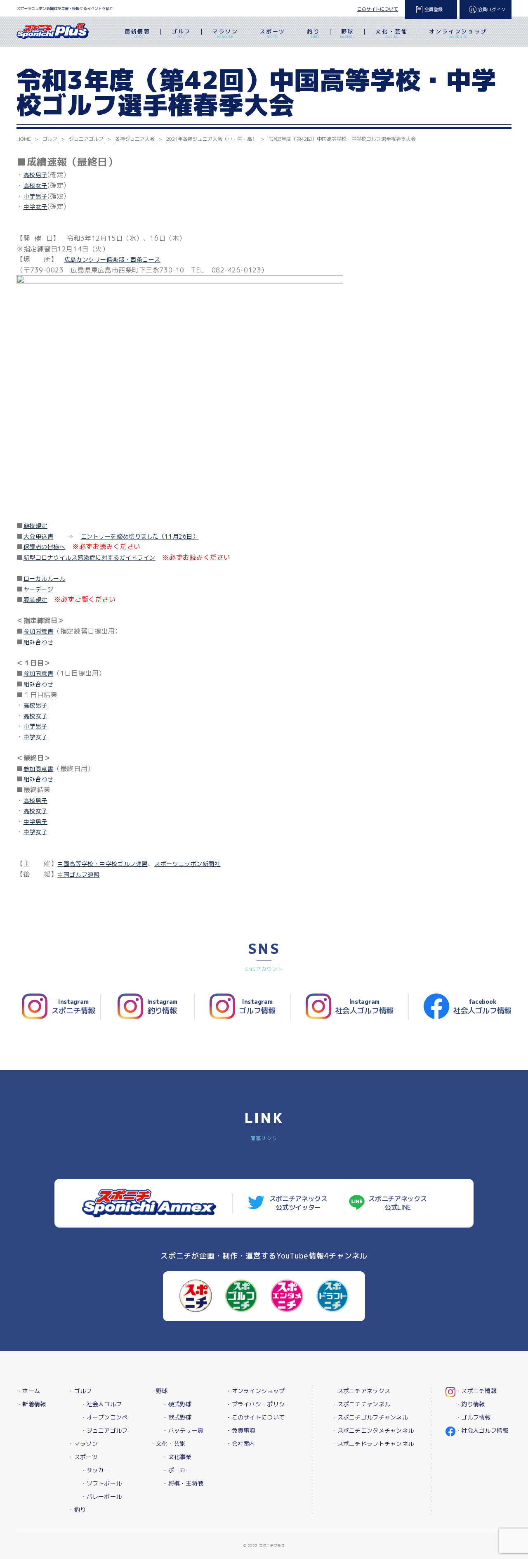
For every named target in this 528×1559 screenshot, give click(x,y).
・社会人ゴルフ (101, 1404)
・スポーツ (82, 1457)
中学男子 (35, 196)
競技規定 (35, 526)
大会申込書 (39, 536)
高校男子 (35, 175)
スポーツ (272, 33)
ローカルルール (45, 578)
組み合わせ (39, 642)
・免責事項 (240, 1430)
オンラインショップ (458, 33)
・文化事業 (176, 1457)
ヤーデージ (39, 589)
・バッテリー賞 (182, 1430)
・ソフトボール (101, 1483)
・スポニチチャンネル (360, 1404)
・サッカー (95, 1470)
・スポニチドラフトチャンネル (372, 1444)
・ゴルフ (80, 1391)
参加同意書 (39, 631)
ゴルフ (181, 33)
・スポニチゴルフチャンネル (369, 1417)
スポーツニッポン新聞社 (187, 864)
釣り (313, 33)
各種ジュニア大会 (135, 138)
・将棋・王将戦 (182, 1483)
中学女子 (35, 207)
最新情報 (137, 33)
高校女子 (35, 185)
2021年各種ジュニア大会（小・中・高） (211, 138)
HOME (23, 138)
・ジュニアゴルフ (103, 1430)
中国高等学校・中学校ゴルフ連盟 (102, 864)
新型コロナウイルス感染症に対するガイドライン (90, 557)
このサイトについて (377, 9)
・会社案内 (240, 1444)
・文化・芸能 (168, 1444)
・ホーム (28, 1391)
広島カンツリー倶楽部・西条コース (112, 259)
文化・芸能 (391, 33)
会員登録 (433, 9)
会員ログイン (491, 9)
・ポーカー (176, 1470)
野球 (347, 33)
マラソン (225, 33)
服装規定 (35, 599)
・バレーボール (101, 1496)
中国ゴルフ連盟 (78, 874)
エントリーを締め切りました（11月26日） (140, 536)
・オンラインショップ (255, 1391)
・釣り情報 (470, 1404)
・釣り (77, 1510)
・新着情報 (31, 1404)
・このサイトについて (255, 1417)
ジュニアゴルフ (86, 138)
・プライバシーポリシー (258, 1404)
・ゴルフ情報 (473, 1417)
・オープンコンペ (103, 1417)
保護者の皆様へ (45, 547)
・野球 (159, 1391)
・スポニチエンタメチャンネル (372, 1430)
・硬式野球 (176, 1404)
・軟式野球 (176, 1417)
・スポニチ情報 (476, 1391)
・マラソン (82, 1444)
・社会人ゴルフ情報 (482, 1430)
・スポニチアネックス (360, 1391)
